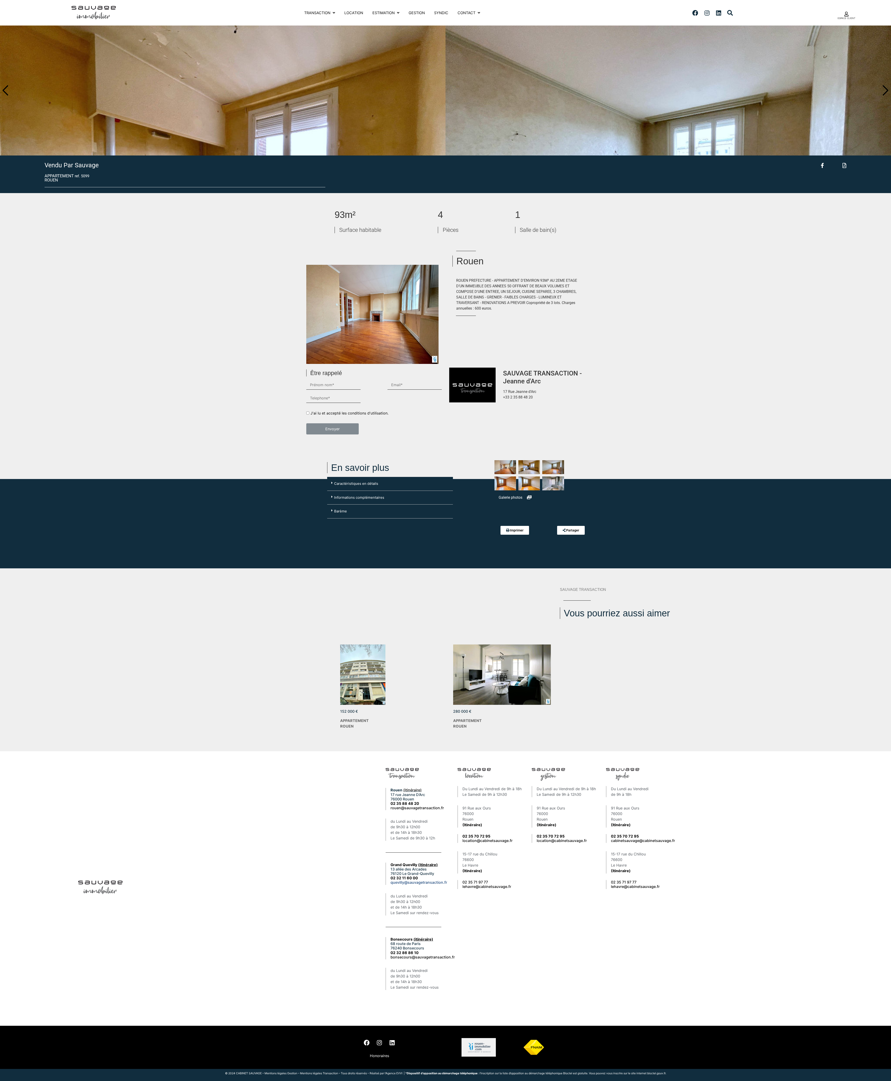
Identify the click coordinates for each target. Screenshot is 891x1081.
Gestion (417, 12)
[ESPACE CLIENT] (846, 14)
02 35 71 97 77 (475, 882)
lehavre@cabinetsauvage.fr (486, 886)
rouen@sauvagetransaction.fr (417, 808)
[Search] (730, 13)
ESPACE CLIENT (846, 18)
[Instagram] (707, 13)
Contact (466, 12)
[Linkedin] (718, 13)
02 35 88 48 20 (405, 803)
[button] (5, 90)
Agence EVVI (394, 1073)
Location (353, 12)
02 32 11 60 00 (404, 878)
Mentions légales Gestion (281, 1073)
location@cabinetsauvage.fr (487, 840)
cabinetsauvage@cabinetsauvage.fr (643, 840)
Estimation (383, 12)
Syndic (441, 12)
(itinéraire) (412, 790)
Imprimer (516, 530)
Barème (340, 511)
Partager (572, 530)
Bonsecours (412, 939)
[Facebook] (695, 13)
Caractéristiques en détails (356, 483)
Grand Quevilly (414, 864)
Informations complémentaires (359, 497)
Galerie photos (511, 497)
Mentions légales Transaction (319, 1073)
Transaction (317, 12)
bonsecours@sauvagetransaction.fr (423, 957)
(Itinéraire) (472, 824)
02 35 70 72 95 (625, 836)
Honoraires (379, 1055)
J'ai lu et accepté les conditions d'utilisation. (349, 413)
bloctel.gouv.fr (656, 1073)
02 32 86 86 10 (405, 952)
